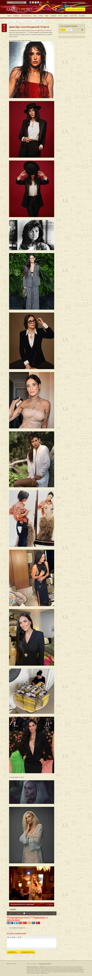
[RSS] (33, 3)
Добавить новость (75, 9)
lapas (28, 913)
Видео (66, 15)
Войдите (65, 2)
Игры (35, 15)
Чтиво (47, 15)
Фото (60, 15)
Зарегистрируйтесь (78, 2)
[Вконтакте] (38, 3)
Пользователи (27, 21)
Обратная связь (31, 964)
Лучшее (10, 21)
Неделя (69, 29)
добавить (12, 952)
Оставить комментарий (16, 933)
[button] (8, 937)
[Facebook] (30, 3)
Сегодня (63, 29)
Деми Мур (13, 909)
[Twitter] (35, 3)
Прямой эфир (39, 21)
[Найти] (25, 2)
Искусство (73, 15)
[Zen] (41, 3)
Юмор (9, 15)
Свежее (17, 21)
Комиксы (16, 15)
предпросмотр (27, 952)
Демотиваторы (26, 15)
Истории (82, 15)
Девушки (53, 15)
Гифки (41, 15)
